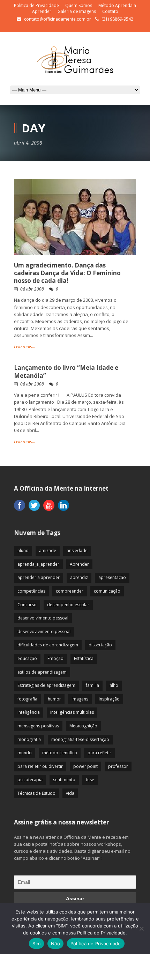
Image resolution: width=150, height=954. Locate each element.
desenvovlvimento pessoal (43, 631)
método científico (59, 753)
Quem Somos (78, 5)
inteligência (28, 712)
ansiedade (77, 550)
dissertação (100, 645)
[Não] (141, 928)
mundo (24, 753)
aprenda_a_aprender (38, 564)
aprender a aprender (38, 577)
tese (90, 780)
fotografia (27, 699)
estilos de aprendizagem (42, 672)
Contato (110, 11)
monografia (29, 739)
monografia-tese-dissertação (80, 739)
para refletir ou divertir (40, 766)
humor (54, 699)
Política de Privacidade (36, 5)
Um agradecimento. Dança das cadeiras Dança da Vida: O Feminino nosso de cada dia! (67, 273)
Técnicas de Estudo (36, 793)
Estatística (83, 658)
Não (55, 943)
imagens (80, 699)
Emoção (55, 658)
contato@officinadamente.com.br (57, 19)
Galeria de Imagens (77, 11)
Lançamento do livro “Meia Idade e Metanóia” (66, 371)
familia (92, 685)
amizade (47, 550)
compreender (69, 591)
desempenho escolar (68, 605)
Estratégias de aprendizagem (46, 685)
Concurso (27, 605)
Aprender (79, 564)
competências (31, 591)
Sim (36, 943)
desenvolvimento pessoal (42, 618)
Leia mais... (24, 346)
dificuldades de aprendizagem (47, 645)
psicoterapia (30, 780)
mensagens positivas (38, 726)
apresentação (112, 577)
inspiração (109, 699)
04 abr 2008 (32, 289)
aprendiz (79, 577)
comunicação (107, 591)
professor (118, 766)
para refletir (99, 753)
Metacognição (83, 726)
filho (114, 685)
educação (27, 658)
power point (85, 766)
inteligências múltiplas (72, 712)
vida (70, 793)
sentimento (64, 780)
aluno (23, 550)
